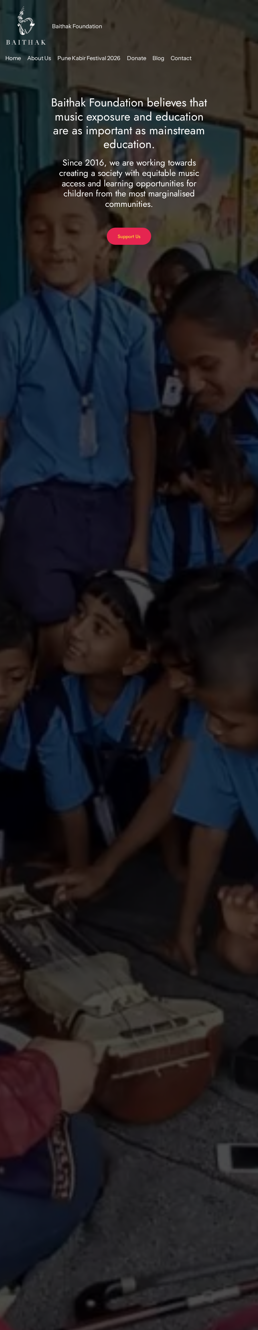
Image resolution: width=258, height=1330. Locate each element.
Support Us (129, 236)
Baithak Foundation (77, 26)
